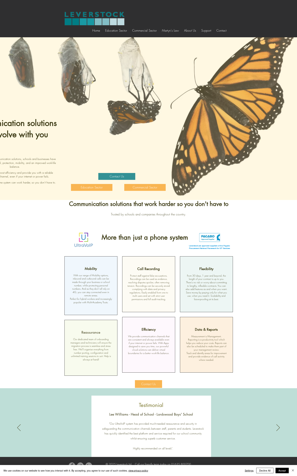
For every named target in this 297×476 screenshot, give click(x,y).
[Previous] (19, 428)
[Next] (278, 428)
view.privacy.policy (138, 470)
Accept (282, 470)
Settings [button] (249, 470)
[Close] (293, 470)
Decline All (265, 470)
